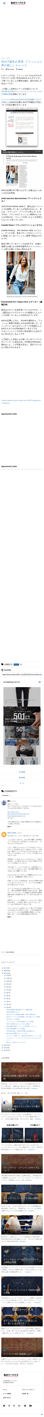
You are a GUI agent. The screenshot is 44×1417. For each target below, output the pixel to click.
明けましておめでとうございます (16, 1042)
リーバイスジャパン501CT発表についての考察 (19, 1021)
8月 (7, 987)
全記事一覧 (25, 1393)
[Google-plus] (19, 1406)
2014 (5, 1045)
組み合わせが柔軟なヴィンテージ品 (16, 1033)
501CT (8, 58)
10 (4, 1350)
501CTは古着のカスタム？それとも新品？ (18, 1024)
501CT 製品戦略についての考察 (15, 1028)
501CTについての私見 (12, 1019)
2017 (5, 968)
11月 (7, 978)
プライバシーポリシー (28, 1389)
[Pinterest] (25, 1406)
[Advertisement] (22, 32)
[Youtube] (30, 1406)
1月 (7, 1007)
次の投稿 (22, 772)
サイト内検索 (7, 1393)
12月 (7, 975)
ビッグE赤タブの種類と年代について (21, 1140)
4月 (7, 998)
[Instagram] (14, 1406)
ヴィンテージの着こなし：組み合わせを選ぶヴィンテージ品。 (24, 1036)
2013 (5, 1048)
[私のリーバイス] (18, 3)
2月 (7, 1004)
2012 (5, 1050)
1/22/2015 (13, 801)
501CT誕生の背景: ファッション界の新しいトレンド (21, 1026)
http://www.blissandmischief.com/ (18, 814)
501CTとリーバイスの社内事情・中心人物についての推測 (23, 1017)
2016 (5, 970)
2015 (5, 973)
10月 (7, 981)
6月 (7, 993)
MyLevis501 (11, 833)
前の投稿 (22, 777)
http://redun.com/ (13, 812)
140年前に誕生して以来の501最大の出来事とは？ (20, 1031)
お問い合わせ (7, 1397)
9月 (7, 984)
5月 (7, 995)
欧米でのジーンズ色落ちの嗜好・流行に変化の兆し (21, 1014)
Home (2, 58)
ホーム (22, 783)
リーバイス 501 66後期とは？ (17, 1354)
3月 (7, 1001)
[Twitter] (4, 1406)
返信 (8, 826)
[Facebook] (9, 1406)
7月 (7, 990)
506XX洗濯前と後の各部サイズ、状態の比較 (19, 1009)
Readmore (34, 1088)
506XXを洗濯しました (12, 1012)
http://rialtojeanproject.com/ (16, 816)
